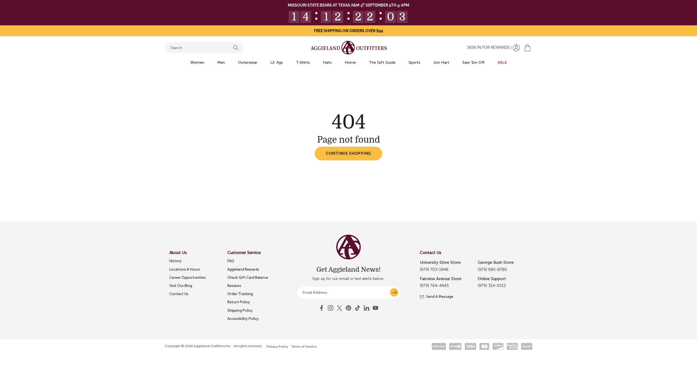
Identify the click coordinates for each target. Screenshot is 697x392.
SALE (502, 62)
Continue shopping (348, 153)
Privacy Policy (277, 346)
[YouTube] (348, 308)
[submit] (394, 292)
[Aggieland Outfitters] (349, 47)
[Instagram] (330, 308)
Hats (327, 62)
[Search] (236, 47)
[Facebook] (321, 308)
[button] (527, 48)
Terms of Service (304, 346)
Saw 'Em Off (473, 62)
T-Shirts (303, 62)
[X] (339, 308)
